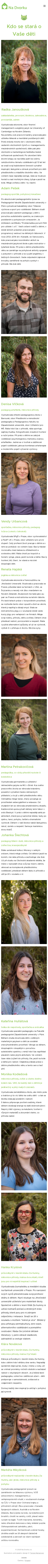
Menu (44, 5)
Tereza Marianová (37, 1553)
